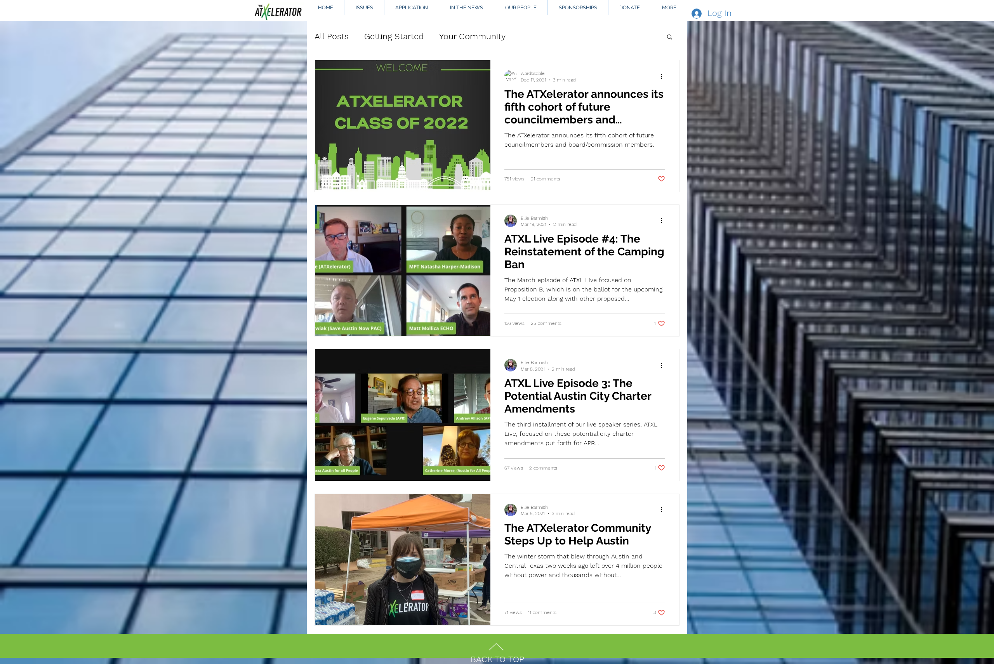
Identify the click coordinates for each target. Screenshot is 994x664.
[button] (669, 37)
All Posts (332, 36)
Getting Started (394, 36)
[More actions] (664, 76)
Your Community (472, 36)
